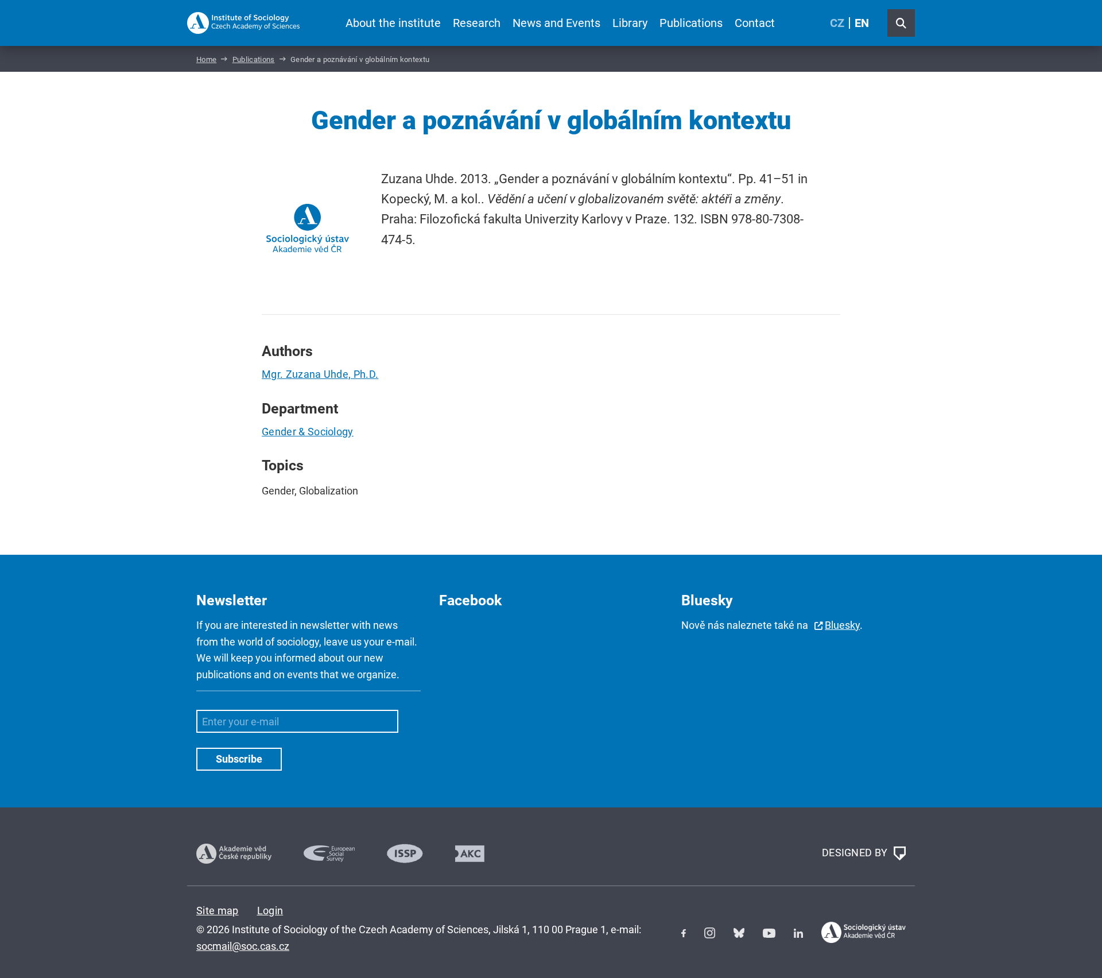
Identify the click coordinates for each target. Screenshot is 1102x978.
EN (862, 23)
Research (476, 23)
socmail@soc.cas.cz (242, 946)
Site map (217, 910)
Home (206, 59)
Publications (691, 23)
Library (629, 23)
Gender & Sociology (308, 432)
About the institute (393, 23)
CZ (837, 23)
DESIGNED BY (856, 852)
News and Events (556, 23)
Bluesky (842, 625)
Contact (755, 23)
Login (270, 910)
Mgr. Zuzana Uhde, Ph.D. (320, 374)
